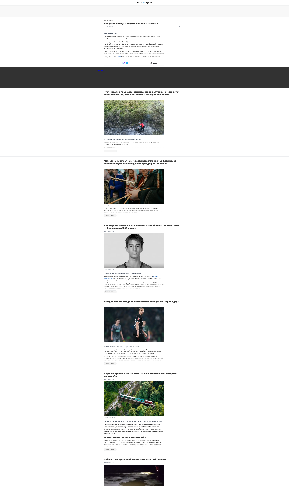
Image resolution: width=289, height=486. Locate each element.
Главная (106, 20)
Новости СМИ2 (101, 70)
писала (119, 56)
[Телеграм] (127, 63)
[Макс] (124, 63)
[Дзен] (154, 63)
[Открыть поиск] (191, 2)
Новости (111, 20)
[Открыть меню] (97, 2)
